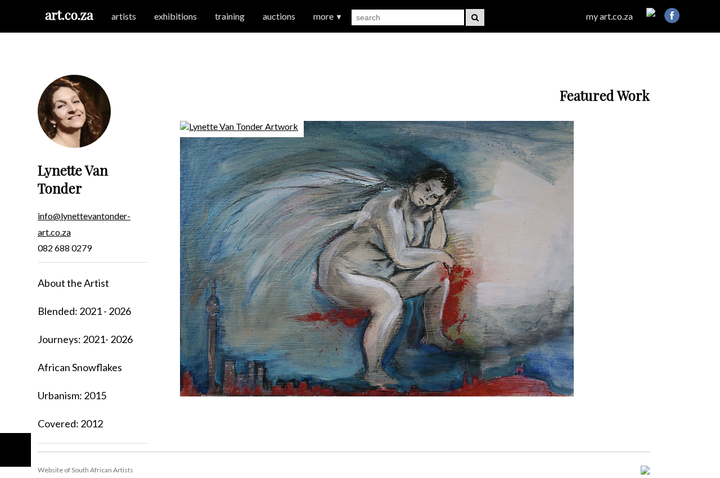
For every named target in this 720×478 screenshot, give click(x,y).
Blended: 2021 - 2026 (84, 311)
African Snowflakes (80, 367)
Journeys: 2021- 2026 (85, 339)
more (328, 16)
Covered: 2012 (70, 423)
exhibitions (175, 16)
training (230, 16)
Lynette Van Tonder (73, 179)
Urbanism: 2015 (72, 395)
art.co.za (69, 14)
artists (123, 16)
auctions (279, 16)
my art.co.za (609, 16)
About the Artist (73, 283)
